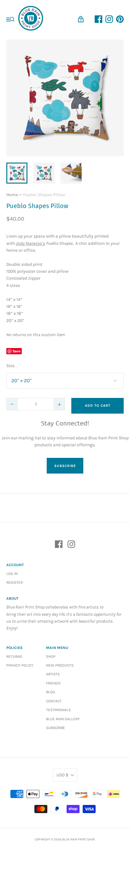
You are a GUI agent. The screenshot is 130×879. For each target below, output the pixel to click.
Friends (53, 683)
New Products (60, 665)
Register (14, 582)
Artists (53, 674)
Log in (12, 573)
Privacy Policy (19, 665)
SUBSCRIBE (65, 466)
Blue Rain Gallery (63, 719)
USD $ (62, 775)
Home (12, 194)
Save (17, 351)
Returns (14, 656)
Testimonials (58, 710)
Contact (54, 701)
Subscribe (55, 728)
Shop (51, 656)
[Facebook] (58, 545)
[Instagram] (71, 545)
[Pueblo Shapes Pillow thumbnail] (16, 173)
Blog (50, 692)
